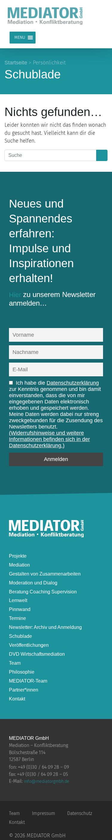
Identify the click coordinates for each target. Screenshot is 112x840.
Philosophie (21, 672)
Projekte (18, 556)
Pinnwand (19, 609)
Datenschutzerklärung (73, 383)
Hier (15, 294)
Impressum (43, 813)
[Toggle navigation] (98, 16)
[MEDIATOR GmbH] (46, 535)
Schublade (20, 636)
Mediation (19, 564)
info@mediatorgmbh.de (46, 781)
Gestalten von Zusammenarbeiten (45, 573)
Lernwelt (18, 600)
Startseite (15, 63)
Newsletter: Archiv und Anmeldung (45, 627)
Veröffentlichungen (29, 645)
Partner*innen (23, 689)
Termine (17, 618)
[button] (19, 38)
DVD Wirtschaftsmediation (37, 654)
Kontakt (17, 698)
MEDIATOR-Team (28, 680)
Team (15, 663)
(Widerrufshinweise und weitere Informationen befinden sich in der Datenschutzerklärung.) (49, 439)
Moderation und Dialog (33, 582)
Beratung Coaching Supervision (43, 591)
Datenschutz (79, 813)
